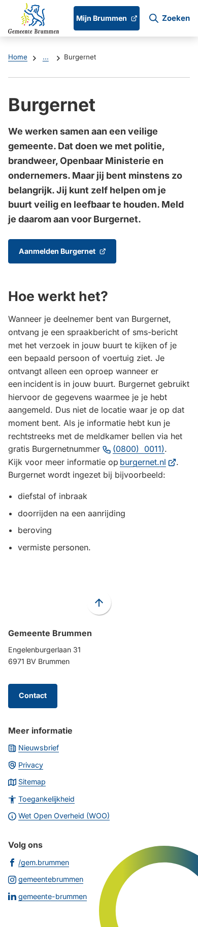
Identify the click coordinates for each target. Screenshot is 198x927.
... (46, 57)
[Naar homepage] (33, 18)
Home (17, 57)
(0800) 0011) (138, 449)
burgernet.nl (148, 462)
